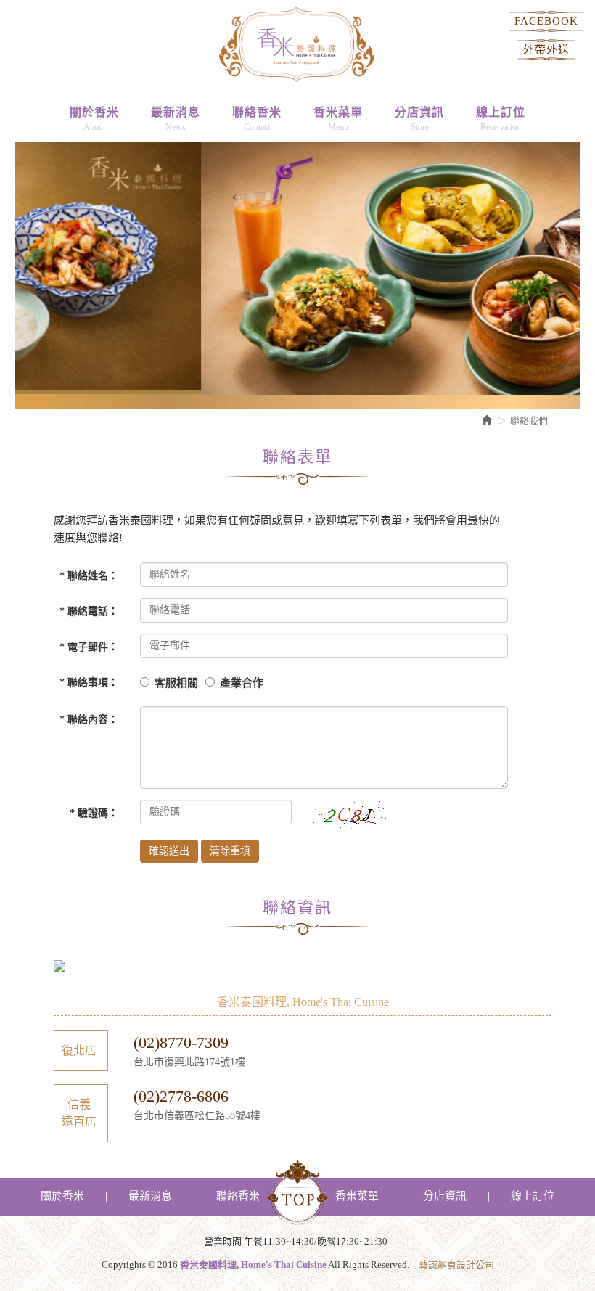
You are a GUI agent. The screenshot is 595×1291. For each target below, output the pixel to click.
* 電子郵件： (89, 647)
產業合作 (241, 683)
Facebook (546, 21)
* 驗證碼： (94, 813)
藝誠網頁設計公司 (456, 1264)
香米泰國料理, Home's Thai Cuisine (296, 43)
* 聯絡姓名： (89, 575)
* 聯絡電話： (89, 611)
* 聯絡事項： (89, 682)
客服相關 (176, 683)
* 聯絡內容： (89, 719)
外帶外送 (546, 49)
